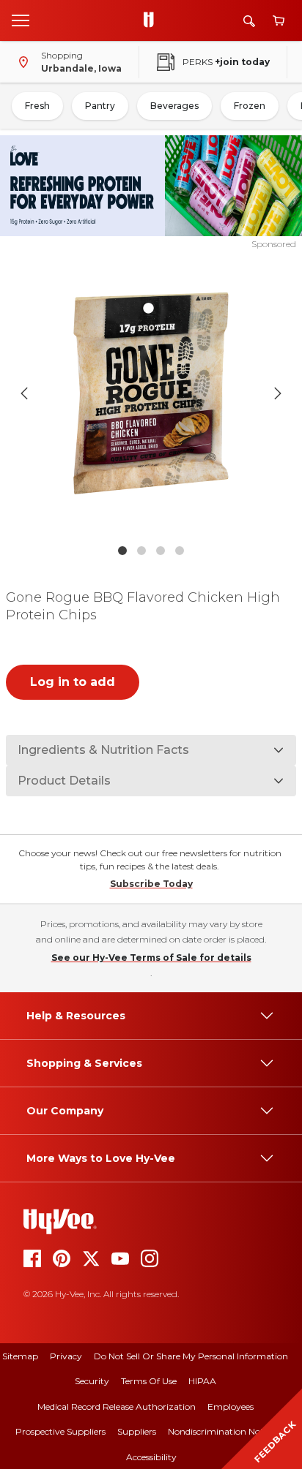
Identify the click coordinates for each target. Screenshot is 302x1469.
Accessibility (151, 1456)
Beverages (174, 105)
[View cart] (278, 21)
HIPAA (202, 1380)
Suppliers (136, 1431)
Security (92, 1380)
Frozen (249, 105)
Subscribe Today (151, 883)
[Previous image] (24, 393)
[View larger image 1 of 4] (151, 393)
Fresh (37, 105)
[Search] (249, 21)
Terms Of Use (149, 1380)
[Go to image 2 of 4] (141, 550)
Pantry (100, 105)
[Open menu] (20, 20)
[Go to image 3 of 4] (160, 550)
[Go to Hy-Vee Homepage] (152, 20)
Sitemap (20, 1356)
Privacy (66, 1356)
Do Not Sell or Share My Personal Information (191, 1356)
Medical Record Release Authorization (116, 1406)
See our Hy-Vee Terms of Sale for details (151, 957)
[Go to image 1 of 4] (122, 550)
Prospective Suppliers (60, 1431)
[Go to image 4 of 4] (179, 550)
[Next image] (278, 393)
